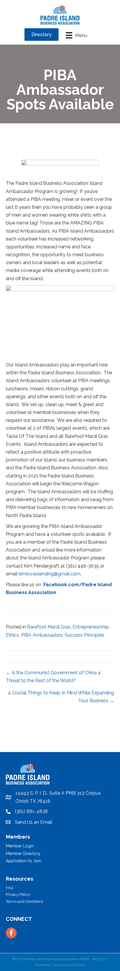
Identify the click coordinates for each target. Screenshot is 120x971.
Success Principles (84, 635)
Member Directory (23, 853)
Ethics (12, 635)
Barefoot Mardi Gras (48, 627)
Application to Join (23, 860)
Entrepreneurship (91, 627)
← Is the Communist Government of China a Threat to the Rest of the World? (53, 676)
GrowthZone (75, 965)
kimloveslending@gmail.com (49, 574)
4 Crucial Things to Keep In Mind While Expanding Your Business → (61, 696)
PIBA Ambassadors (42, 635)
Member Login (20, 846)
